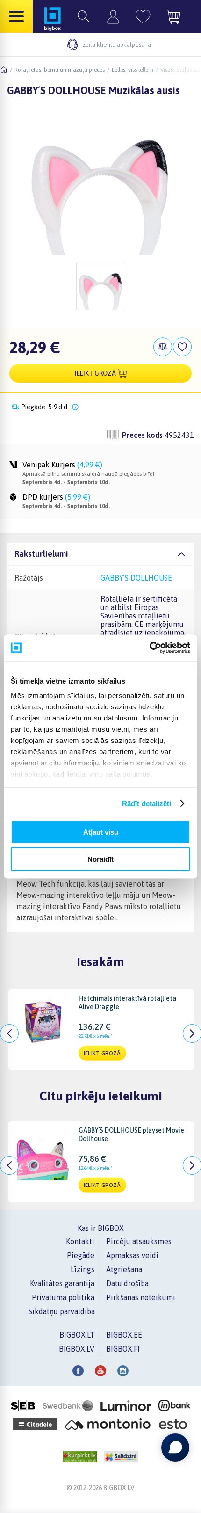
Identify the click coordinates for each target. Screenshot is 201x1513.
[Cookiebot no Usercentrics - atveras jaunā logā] (149, 648)
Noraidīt (100, 859)
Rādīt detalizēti (147, 803)
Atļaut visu (100, 832)
